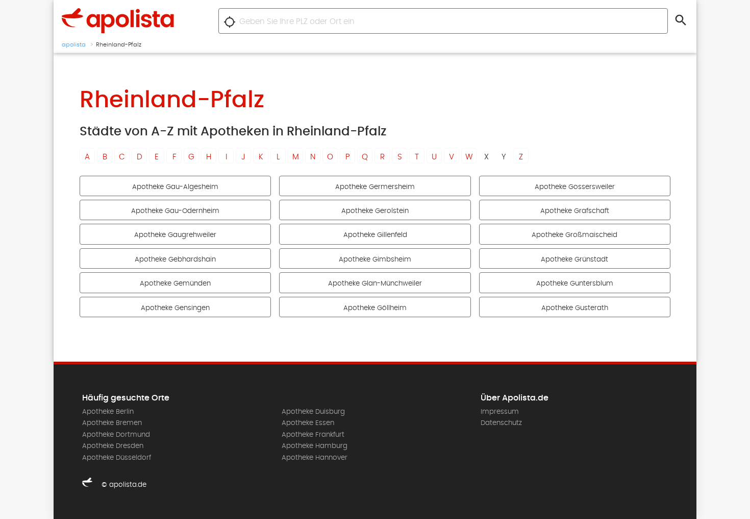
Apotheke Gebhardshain (175, 259)
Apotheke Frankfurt (313, 434)
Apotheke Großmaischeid (574, 235)
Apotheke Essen (308, 423)
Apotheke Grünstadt (574, 259)
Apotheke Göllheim (375, 308)
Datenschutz (501, 423)
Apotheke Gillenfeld (375, 235)
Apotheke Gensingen (175, 308)
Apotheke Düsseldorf (116, 457)
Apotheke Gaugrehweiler (175, 235)
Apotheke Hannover (314, 457)
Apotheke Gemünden (175, 283)
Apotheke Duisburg (313, 411)
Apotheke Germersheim (375, 187)
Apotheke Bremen (112, 423)
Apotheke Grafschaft (574, 211)
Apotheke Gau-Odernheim (175, 211)
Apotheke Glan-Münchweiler (375, 283)
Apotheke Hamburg (314, 446)
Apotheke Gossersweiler (575, 187)
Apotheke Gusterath (574, 308)
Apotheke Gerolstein (375, 211)
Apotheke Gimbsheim (375, 259)
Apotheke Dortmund (116, 434)
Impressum (500, 411)
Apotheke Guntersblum (574, 283)
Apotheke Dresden (112, 446)
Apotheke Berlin (108, 411)
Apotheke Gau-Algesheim (175, 187)
